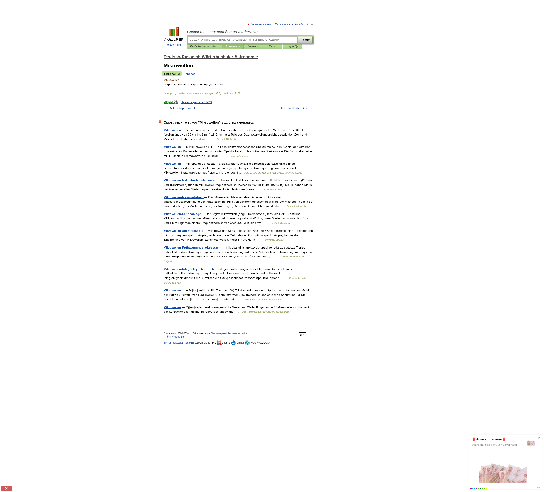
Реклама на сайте (237, 333)
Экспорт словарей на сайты (179, 342)
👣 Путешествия (176, 336)
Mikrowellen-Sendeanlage (182, 214)
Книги (272, 46)
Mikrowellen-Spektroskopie (183, 230)
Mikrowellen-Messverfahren (184, 197)
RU (308, 24)
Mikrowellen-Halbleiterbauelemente (189, 180)
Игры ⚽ (292, 46)
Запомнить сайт (261, 24)
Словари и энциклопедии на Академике (222, 32)
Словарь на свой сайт (289, 24)
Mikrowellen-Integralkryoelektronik (189, 269)
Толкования (232, 46)
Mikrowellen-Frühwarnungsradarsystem (192, 247)
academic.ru (174, 44)
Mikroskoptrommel (182, 108)
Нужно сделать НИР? (196, 102)
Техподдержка (219, 333)
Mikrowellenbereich (294, 108)
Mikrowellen (172, 130)
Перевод (189, 73)
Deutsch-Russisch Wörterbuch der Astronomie (204, 46)
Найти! (305, 39)
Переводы (253, 46)
